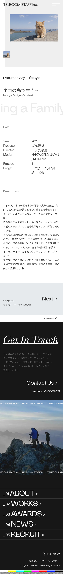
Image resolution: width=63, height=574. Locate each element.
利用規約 (33, 561)
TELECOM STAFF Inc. (20, 5)
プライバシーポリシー (50, 561)
